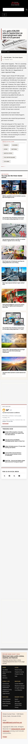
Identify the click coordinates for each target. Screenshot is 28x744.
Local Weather (18, 690)
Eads (16, 676)
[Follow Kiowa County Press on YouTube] (19, 476)
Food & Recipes (7, 699)
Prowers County (19, 674)
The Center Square (9, 157)
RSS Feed (17, 701)
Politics (4, 676)
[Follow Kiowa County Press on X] (4, 476)
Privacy (16, 707)
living (5, 149)
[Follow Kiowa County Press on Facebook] (9, 476)
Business (15, 145)
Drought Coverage (19, 688)
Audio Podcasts (7, 703)
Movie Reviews (6, 701)
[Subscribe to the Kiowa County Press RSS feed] (14, 476)
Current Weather (19, 683)
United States (8, 153)
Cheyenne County (19, 672)
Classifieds (5, 705)
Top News (6, 161)
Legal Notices (6, 693)
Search (16, 699)
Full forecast (5, 423)
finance (6, 145)
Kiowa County (18, 670)
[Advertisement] (14, 539)
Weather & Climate (19, 686)
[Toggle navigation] (4, 14)
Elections (5, 678)
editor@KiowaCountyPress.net (12, 722)
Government (6, 683)
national (14, 149)
